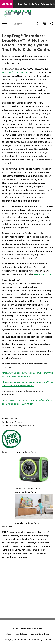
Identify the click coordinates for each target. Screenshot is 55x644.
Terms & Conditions (39, 634)
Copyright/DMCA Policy (14, 639)
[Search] (38, 24)
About (15, 628)
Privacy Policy (35, 639)
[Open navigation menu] (4, 23)
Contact (49, 639)
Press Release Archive (32, 628)
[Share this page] (51, 23)
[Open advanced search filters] (44, 24)
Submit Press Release (17, 634)
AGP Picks (7, 4)
